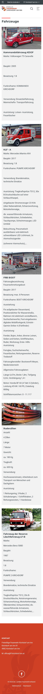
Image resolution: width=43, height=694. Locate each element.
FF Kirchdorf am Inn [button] (31, 2)
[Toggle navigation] (38, 9)
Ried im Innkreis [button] (12, 2)
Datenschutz (16, 686)
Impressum (27, 686)
